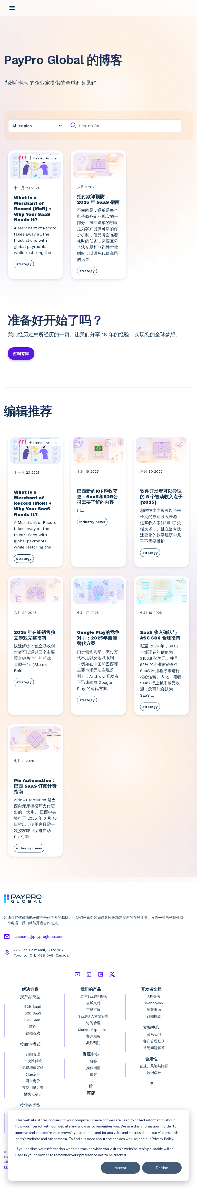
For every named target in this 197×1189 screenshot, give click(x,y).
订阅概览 (154, 1016)
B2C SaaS (32, 1013)
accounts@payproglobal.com (39, 936)
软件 (32, 1026)
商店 (91, 1093)
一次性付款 (33, 1061)
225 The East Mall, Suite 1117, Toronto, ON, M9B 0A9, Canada (41, 952)
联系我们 (154, 1034)
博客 (93, 1074)
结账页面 (154, 1010)
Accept (120, 1167)
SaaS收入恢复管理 (93, 1016)
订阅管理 (33, 1054)
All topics (22, 125)
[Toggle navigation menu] (12, 8)
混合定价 (33, 1081)
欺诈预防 (93, 1043)
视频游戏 (33, 1033)
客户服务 (93, 1036)
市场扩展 (93, 1010)
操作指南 (93, 1068)
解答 (93, 1061)
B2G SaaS (32, 1020)
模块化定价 (33, 1094)
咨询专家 (21, 353)
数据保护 (154, 1073)
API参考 (153, 996)
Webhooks (154, 1003)
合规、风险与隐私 (154, 1066)
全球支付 (93, 1003)
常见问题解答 (154, 1048)
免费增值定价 (33, 1067)
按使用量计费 (33, 1087)
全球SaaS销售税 (93, 996)
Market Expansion (93, 1030)
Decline (162, 1167)
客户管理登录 (154, 1041)
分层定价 (33, 1074)
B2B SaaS (32, 1006)
